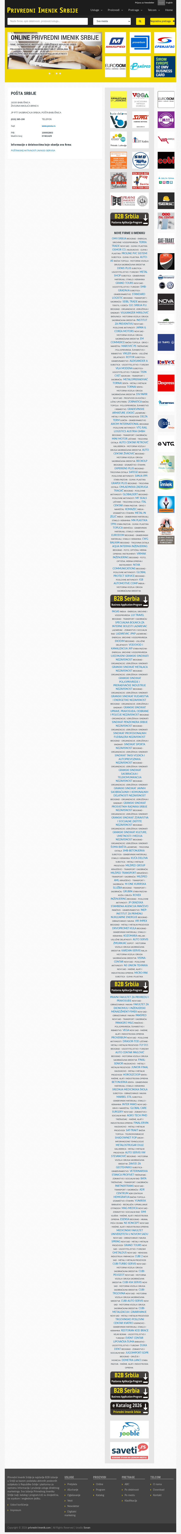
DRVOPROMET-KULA (124, 928)
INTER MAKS (129, 1104)
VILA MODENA (124, 368)
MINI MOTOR (119, 439)
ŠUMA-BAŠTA (118, 847)
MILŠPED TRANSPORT (123, 873)
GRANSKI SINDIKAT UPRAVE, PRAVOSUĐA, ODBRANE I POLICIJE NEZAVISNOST (129, 711)
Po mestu (130, 1495)
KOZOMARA (130, 936)
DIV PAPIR (141, 394)
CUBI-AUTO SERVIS (132, 1301)
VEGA (126, 1030)
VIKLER (127, 353)
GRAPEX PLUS (119, 483)
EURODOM (117, 535)
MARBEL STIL (124, 1097)
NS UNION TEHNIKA (136, 965)
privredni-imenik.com (39, 1528)
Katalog (100, 1495)
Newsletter (73, 1506)
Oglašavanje (73, 1495)
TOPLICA (118, 528)
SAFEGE (133, 472)
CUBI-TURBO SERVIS (124, 1264)
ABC (127, 1484)
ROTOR (130, 357)
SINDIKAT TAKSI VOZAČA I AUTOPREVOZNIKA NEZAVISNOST (130, 759)
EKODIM (120, 641)
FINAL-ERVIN (141, 1123)
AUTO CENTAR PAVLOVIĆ (129, 1052)
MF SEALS (141, 498)
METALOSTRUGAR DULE (130, 1145)
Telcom (152, 10)
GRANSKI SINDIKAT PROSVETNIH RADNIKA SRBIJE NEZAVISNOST (129, 807)
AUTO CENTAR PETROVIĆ (133, 442)
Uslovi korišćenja (19, 1505)
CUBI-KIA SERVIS (132, 1282)
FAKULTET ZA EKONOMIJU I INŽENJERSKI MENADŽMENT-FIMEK (130, 1008)
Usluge (94, 10)
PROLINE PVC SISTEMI (134, 253)
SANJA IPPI (141, 476)
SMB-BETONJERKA (134, 851)
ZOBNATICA (135, 402)
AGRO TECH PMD (137, 1115)
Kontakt (157, 1495)
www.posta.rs (49, 126)
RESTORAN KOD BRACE (134, 1330)
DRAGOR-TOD (131, 1041)
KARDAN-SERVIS (131, 950)
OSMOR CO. (119, 250)
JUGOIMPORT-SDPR (136, 1353)
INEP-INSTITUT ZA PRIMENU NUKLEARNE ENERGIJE (129, 914)
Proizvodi (113, 10)
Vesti (70, 1501)
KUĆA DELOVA (139, 858)
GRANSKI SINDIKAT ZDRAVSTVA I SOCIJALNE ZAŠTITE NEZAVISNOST (129, 821)
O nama (157, 1484)
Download (158, 1490)
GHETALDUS (119, 1253)
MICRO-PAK (141, 973)
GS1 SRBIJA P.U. (138, 305)
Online (99, 1484)
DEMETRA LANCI (131, 1360)
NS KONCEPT (131, 1223)
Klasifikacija (131, 1501)
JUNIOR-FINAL (139, 1067)
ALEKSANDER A (139, 361)
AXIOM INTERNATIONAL (125, 424)
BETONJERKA (119, 1082)
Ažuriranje (72, 1490)
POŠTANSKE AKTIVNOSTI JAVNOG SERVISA (33, 150)
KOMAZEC (131, 509)
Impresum (15, 1510)
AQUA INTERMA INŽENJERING (129, 546)
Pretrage (133, 10)
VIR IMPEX (141, 921)
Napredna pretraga (161, 21)
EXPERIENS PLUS (124, 468)
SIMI (143, 1212)
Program (100, 1490)
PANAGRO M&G (124, 1023)
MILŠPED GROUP (135, 865)
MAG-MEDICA (130, 1208)
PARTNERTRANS (124, 1186)
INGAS (115, 611)
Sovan (87, 1528)
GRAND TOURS (124, 283)
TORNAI (131, 387)
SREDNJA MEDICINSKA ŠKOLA (129, 1089)
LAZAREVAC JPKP (126, 634)
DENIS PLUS (124, 268)
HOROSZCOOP (131, 1075)
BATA (143, 1178)
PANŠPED (141, 1015)
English (169, 3)
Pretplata (72, 1484)
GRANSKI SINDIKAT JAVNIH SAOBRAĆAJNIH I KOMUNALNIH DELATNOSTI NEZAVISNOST (129, 792)
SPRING (116, 1241)
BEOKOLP (141, 461)
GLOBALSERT (130, 494)
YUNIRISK (140, 1201)
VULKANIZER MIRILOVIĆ (134, 313)
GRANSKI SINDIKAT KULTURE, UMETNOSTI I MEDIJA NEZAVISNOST (130, 836)
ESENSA (124, 1219)
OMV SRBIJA (119, 238)
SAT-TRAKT (132, 1130)
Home (169, 10)
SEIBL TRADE (130, 301)
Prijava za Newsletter (144, 3)
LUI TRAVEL (137, 615)
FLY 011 (143, 1045)
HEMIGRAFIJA (121, 1197)
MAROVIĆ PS (128, 346)
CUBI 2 (139, 1256)
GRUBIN (127, 891)
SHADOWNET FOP (126, 1138)
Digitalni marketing (70, 1514)
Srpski (161, 3)
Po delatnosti (132, 1490)
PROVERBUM (119, 1037)
